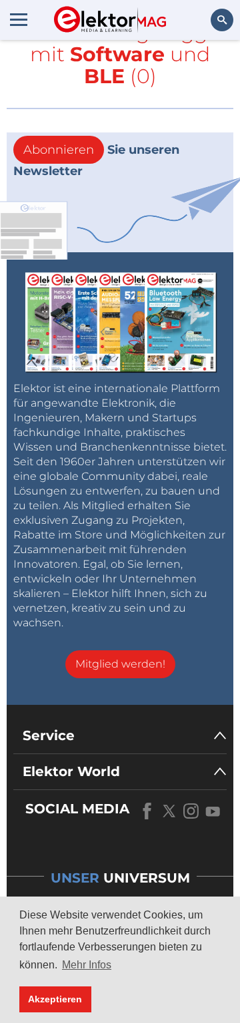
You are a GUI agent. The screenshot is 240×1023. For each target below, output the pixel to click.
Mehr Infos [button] (86, 964)
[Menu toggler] (19, 19)
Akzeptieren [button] (55, 999)
